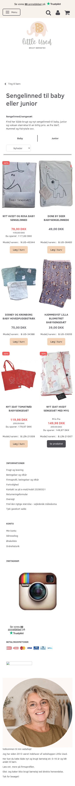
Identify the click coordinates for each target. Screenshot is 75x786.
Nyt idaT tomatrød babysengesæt (19, 408)
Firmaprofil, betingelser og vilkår (22, 479)
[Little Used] (37, 36)
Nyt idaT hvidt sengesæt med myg (56, 408)
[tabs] (48, 12)
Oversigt (10, 499)
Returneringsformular (17, 494)
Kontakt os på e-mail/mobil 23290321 (26, 489)
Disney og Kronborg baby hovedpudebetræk (19, 316)
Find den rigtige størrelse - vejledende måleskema (31, 503)
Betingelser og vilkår (16, 474)
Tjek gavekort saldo (16, 508)
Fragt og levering (14, 469)
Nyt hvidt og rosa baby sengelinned (19, 218)
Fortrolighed (12, 484)
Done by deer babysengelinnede (56, 218)
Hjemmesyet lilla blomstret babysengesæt (56, 318)
